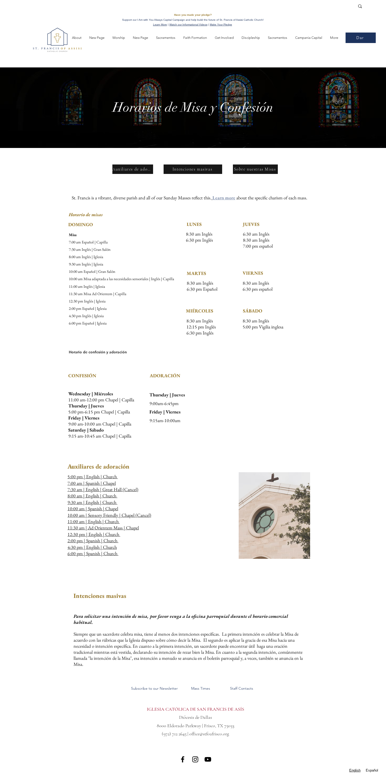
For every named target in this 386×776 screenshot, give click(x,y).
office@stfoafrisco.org (209, 734)
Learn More (160, 24)
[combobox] (355, 770)
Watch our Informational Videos (188, 24)
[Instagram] (195, 759)
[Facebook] (183, 759)
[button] (76, 38)
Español (372, 770)
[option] (372, 770)
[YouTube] (208, 759)
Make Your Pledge (221, 24)
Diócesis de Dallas (195, 717)
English (355, 770)
